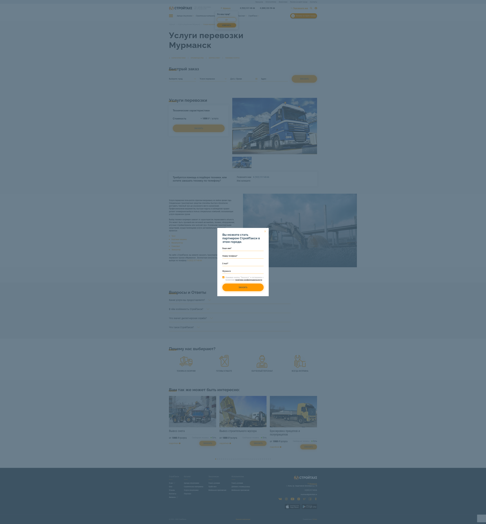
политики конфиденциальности (248, 280)
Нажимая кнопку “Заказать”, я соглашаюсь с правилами (244, 278)
